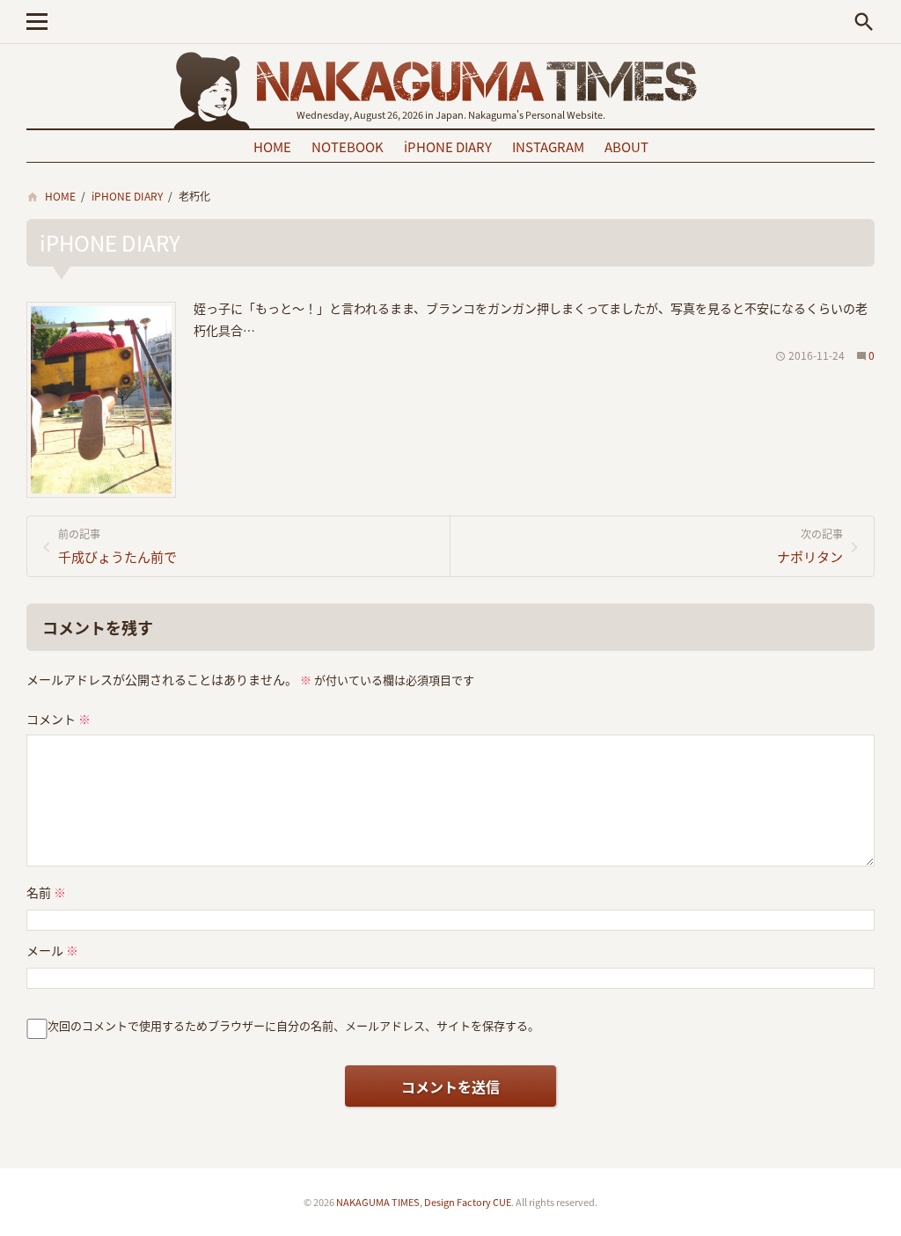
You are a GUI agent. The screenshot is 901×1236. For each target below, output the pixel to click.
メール (52, 950)
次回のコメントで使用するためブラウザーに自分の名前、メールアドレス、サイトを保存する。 (293, 1025)
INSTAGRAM (548, 146)
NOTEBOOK (347, 146)
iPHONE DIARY (448, 146)
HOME (272, 146)
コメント (58, 719)
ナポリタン (810, 546)
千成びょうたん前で (117, 546)
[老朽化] (101, 308)
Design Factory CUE (467, 1202)
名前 (46, 892)
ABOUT (626, 146)
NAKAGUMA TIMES (378, 1202)
